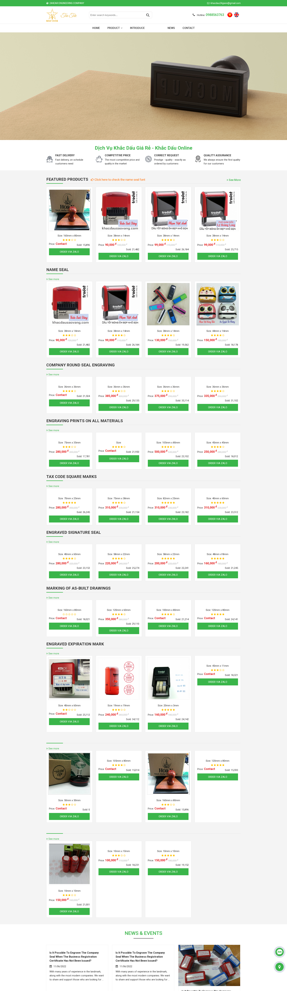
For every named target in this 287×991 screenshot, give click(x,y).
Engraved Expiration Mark (75, 683)
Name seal (57, 269)
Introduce (137, 28)
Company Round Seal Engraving (80, 365)
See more (234, 180)
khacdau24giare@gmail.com (226, 3)
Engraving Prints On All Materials (84, 460)
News (171, 28)
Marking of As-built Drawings (78, 628)
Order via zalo (69, 256)
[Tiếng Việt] (229, 14)
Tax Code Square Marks (71, 516)
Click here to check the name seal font (119, 179)
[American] (236, 14)
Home (96, 28)
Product (113, 28)
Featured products (67, 179)
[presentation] (6, 86)
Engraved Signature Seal (73, 572)
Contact (189, 28)
